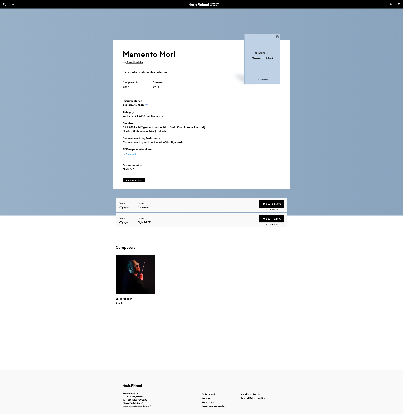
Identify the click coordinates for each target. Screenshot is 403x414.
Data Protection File (250, 394)
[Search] (19, 4)
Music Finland (208, 394)
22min (156, 87)
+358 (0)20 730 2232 (136, 400)
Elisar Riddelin (134, 62)
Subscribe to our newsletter (214, 406)
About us (206, 398)
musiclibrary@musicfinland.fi (137, 406)
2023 (126, 87)
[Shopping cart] (399, 4)
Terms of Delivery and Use (253, 398)
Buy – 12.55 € (273, 218)
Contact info (208, 402)
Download (130, 154)
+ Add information (134, 180)
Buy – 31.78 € (273, 204)
